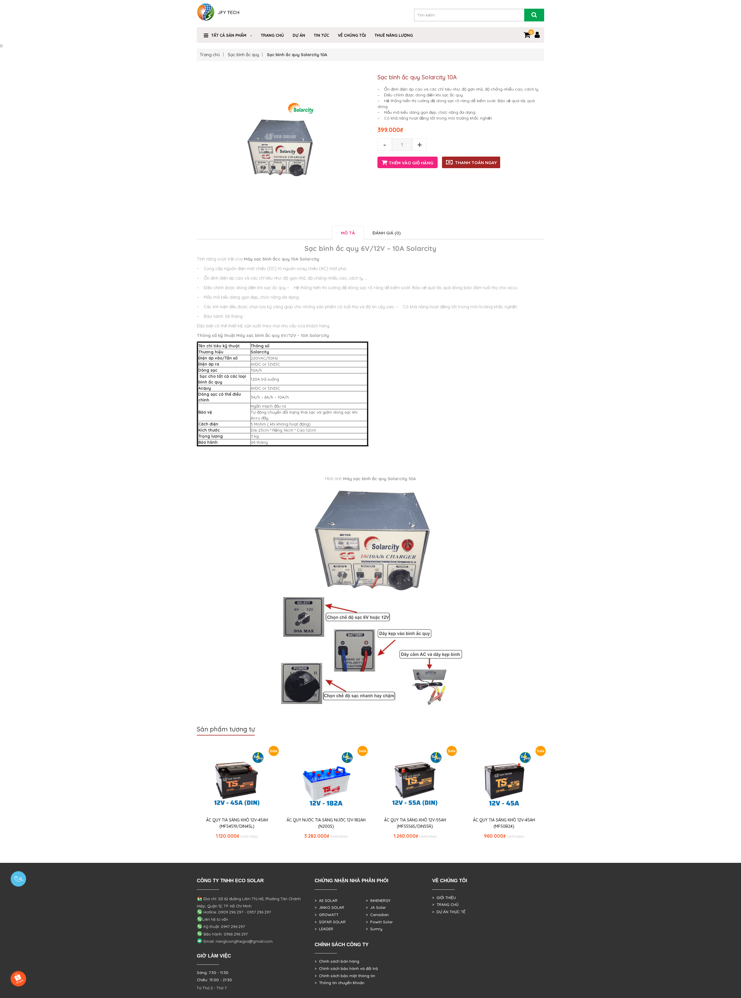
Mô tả (348, 233)
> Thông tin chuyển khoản (339, 982)
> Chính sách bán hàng (337, 961)
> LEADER (324, 929)
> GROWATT (326, 914)
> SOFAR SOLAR (330, 922)
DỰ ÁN (299, 35)
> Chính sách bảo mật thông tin (345, 975)
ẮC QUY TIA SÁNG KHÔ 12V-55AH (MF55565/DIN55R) (415, 823)
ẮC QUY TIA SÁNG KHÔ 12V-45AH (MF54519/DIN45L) (237, 823)
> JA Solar (376, 907)
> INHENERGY (378, 900)
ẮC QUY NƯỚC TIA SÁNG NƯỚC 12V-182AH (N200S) (326, 823)
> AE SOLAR (326, 900)
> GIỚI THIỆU (444, 897)
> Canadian (377, 914)
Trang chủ (210, 54)
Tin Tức (321, 35)
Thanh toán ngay (476, 162)
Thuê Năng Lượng (394, 35)
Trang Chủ (272, 35)
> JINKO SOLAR (329, 907)
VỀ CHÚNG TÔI (352, 35)
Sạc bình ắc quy (243, 54)
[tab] (348, 232)
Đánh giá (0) (387, 233)
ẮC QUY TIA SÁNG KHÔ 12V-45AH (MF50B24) (504, 823)
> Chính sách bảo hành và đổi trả (346, 968)
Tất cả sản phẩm (228, 35)
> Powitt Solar (379, 922)
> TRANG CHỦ (445, 904)
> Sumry (374, 929)
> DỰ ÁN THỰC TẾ (448, 911)
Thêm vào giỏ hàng (411, 163)
